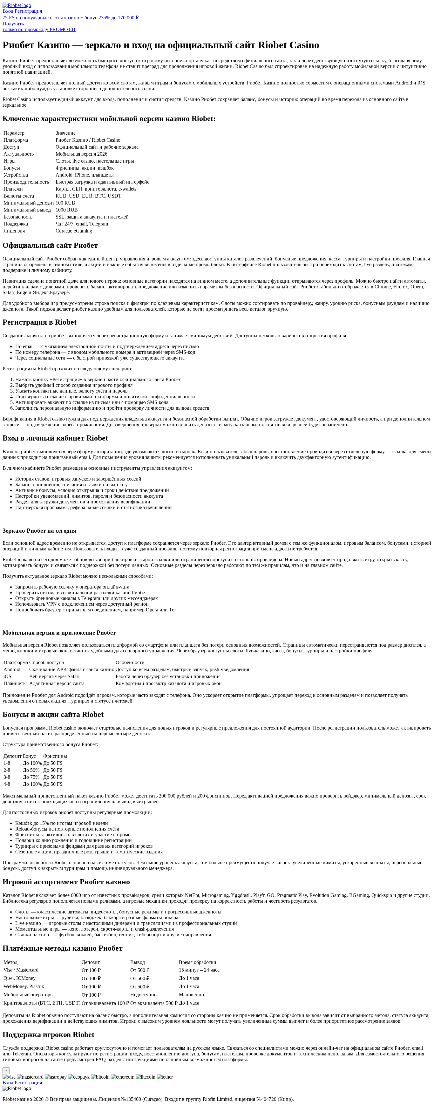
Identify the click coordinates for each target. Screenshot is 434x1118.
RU (6, 1110)
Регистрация (28, 11)
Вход (8, 11)
